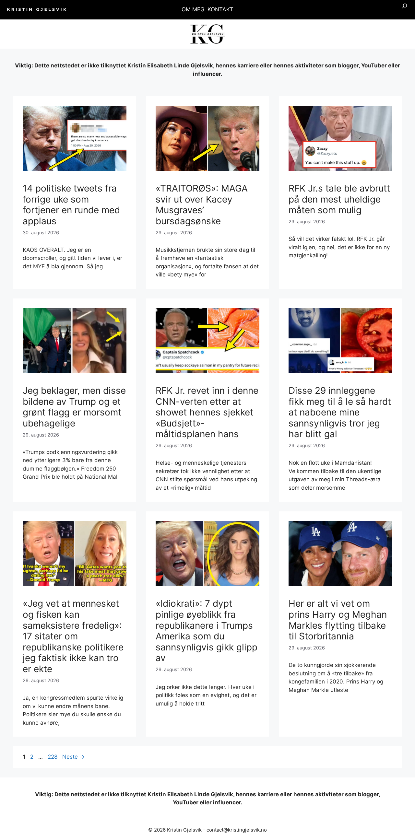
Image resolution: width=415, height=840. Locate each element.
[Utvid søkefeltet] (405, 10)
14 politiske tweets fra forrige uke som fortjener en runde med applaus (71, 205)
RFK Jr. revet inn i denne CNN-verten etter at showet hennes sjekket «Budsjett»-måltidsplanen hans (207, 412)
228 (53, 756)
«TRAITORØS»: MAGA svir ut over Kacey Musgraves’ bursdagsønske (202, 205)
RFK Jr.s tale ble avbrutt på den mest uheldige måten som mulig (339, 199)
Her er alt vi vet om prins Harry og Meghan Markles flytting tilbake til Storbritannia (338, 620)
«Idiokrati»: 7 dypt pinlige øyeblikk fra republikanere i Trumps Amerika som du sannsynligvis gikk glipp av (206, 630)
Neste (73, 756)
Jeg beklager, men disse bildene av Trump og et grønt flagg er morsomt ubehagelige (74, 407)
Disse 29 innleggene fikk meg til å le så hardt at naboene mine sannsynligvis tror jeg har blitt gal (340, 412)
